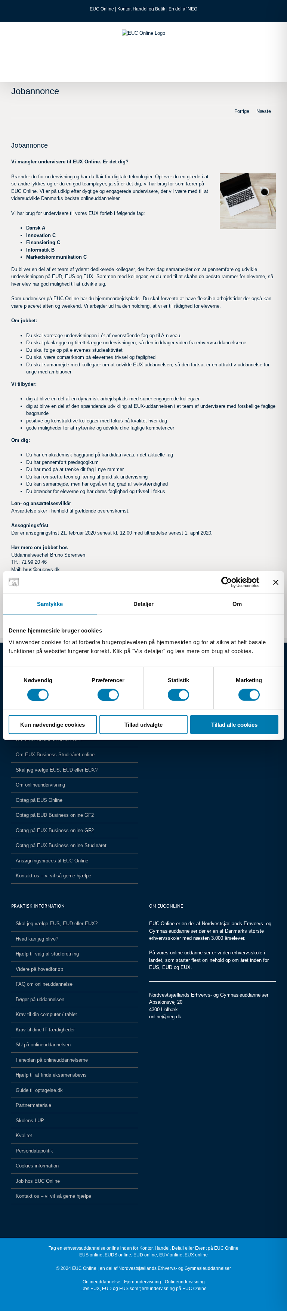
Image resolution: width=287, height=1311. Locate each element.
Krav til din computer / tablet (46, 1014)
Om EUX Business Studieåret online (55, 754)
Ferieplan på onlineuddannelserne (52, 1060)
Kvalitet (24, 1135)
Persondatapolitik (34, 1151)
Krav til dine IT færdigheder (45, 1030)
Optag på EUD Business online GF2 (55, 815)
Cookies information (37, 1166)
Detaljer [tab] (143, 603)
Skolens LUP (30, 1120)
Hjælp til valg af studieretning (47, 954)
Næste (263, 111)
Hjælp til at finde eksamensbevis (51, 1075)
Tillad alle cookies (234, 724)
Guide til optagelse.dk (39, 1090)
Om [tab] (237, 603)
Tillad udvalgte (143, 724)
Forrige (241, 111)
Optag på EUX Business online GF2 (55, 830)
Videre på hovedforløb (39, 969)
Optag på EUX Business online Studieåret (61, 845)
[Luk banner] (275, 582)
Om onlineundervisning (40, 785)
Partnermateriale (33, 1105)
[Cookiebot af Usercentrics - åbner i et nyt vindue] (226, 582)
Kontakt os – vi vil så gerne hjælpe (53, 875)
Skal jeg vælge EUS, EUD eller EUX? (57, 770)
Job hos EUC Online (38, 1181)
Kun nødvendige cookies (52, 724)
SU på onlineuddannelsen (43, 1044)
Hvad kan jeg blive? (37, 939)
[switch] (108, 695)
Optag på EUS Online (39, 800)
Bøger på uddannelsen (40, 999)
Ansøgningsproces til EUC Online (52, 861)
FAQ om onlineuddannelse (44, 984)
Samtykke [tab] (50, 603)
